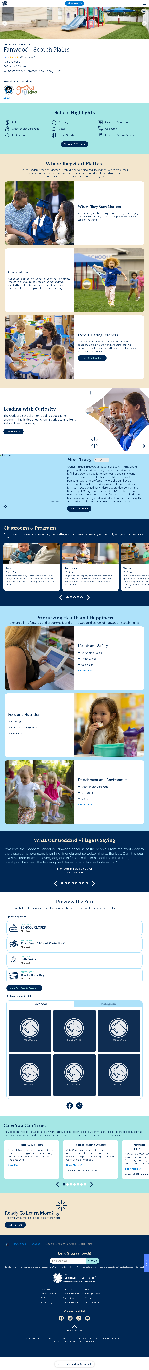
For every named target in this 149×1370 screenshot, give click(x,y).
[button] (74, 928)
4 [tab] (78, 597)
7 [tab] (83, 883)
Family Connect (92, 1293)
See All (7, 97)
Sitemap (89, 1298)
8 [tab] (87, 883)
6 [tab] (80, 883)
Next (144, 23)
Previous (4, 23)
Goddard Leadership (73, 1293)
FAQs (43, 1298)
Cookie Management (111, 1338)
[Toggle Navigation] (144, 3)
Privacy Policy (67, 1338)
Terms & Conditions (87, 1338)
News (88, 1289)
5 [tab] (81, 597)
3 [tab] (74, 597)
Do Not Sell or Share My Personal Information (74, 1341)
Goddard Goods (71, 1302)
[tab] (40, 1004)
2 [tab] (71, 597)
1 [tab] (67, 597)
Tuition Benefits (92, 1302)
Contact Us (68, 1298)
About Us (45, 1289)
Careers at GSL (70, 1289)
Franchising (46, 1302)
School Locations (49, 1293)
